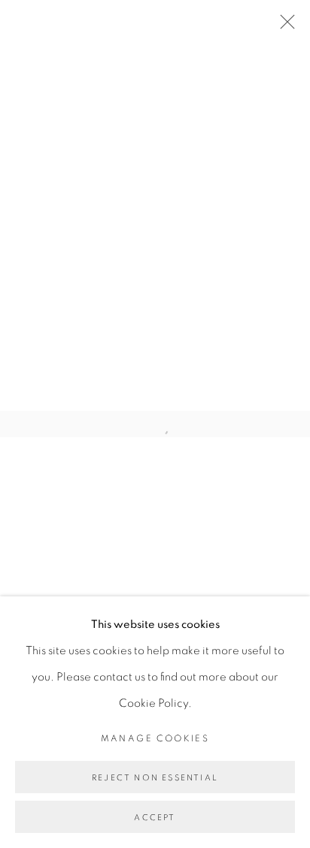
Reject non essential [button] (155, 778)
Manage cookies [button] (155, 738)
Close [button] (283, 26)
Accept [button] (154, 817)
